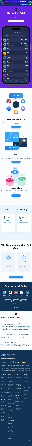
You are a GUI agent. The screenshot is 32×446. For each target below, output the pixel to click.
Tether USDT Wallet (11, 381)
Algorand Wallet (10, 384)
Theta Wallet (10, 385)
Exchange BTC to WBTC (18, 388)
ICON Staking (10, 437)
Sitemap (2, 395)
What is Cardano (26, 394)
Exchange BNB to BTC (18, 381)
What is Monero (26, 391)
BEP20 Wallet (10, 407)
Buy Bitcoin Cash (3, 405)
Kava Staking (10, 424)
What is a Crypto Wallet (27, 387)
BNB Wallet (9, 399)
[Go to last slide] (1, 224)
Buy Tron (2, 416)
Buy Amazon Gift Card (27, 380)
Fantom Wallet (10, 391)
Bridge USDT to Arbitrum (18, 402)
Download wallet (16, 277)
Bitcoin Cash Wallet (11, 403)
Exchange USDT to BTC (18, 377)
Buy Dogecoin (3, 412)
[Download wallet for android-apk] (23, 300)
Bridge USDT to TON (18, 408)
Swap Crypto (16, 126)
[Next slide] (30, 224)
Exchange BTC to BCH (18, 391)
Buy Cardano (3, 420)
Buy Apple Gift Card (26, 381)
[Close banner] (31, 0)
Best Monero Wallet (26, 398)
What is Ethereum (26, 393)
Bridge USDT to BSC (17, 405)
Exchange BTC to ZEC (18, 392)
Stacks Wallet (10, 417)
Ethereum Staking (10, 423)
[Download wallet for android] (8, 300)
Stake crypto (16, 195)
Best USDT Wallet (26, 397)
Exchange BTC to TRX (18, 385)
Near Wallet (10, 388)
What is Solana (26, 390)
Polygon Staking (10, 426)
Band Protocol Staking (11, 431)
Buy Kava (2, 419)
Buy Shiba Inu (3, 415)
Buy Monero (2, 408)
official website (26, 326)
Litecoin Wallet (10, 392)
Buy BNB (2, 409)
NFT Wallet (9, 396)
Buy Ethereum (3, 402)
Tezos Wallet (10, 395)
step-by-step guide (9, 344)
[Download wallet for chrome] (16, 304)
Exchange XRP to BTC (18, 380)
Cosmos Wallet (10, 414)
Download (24, 4)
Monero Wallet (10, 377)
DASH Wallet (10, 413)
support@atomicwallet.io (11, 354)
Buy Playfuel (16, 161)
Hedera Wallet (10, 402)
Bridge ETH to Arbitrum (18, 397)
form (5, 346)
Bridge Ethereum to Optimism (19, 401)
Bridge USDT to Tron (18, 409)
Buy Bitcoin (2, 401)
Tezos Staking (10, 430)
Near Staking (10, 427)
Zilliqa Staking (10, 434)
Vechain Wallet (10, 410)
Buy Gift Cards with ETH (27, 377)
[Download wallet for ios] (16, 300)
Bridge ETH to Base (17, 398)
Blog (1, 388)
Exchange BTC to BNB (18, 384)
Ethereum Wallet (10, 380)
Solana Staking (10, 438)
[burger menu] (30, 4)
